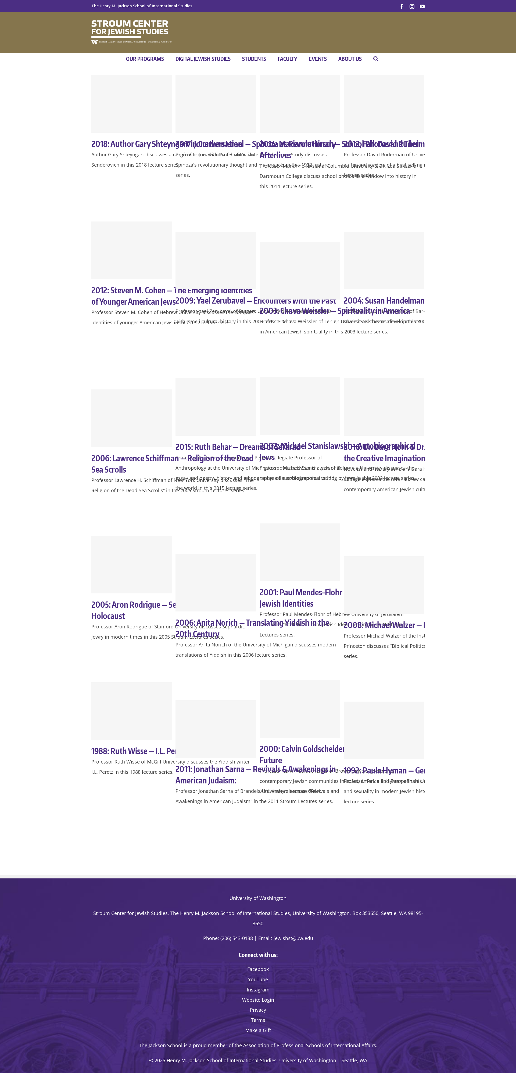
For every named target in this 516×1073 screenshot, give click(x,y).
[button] (375, 58)
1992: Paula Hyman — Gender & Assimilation (415, 770)
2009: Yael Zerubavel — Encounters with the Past (255, 300)
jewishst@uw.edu (293, 938)
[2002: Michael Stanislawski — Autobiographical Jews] (300, 406)
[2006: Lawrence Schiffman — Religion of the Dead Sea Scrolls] (131, 418)
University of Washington (258, 898)
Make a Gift (258, 1030)
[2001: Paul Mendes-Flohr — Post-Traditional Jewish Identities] (300, 552)
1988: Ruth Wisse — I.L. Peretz (139, 751)
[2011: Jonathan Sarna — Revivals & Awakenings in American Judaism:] (215, 729)
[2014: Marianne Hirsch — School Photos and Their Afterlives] (300, 104)
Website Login (258, 1000)
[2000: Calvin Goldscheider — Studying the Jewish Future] (300, 709)
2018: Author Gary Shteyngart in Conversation (166, 144)
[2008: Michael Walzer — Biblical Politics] (384, 585)
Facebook (258, 969)
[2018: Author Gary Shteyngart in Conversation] (131, 104)
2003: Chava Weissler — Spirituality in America (335, 310)
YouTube (258, 979)
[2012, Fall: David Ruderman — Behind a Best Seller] (384, 104)
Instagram (258, 989)
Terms (258, 1020)
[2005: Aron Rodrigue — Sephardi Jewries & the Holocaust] (131, 564)
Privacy (258, 1010)
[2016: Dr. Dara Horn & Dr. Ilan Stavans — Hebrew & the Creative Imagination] (384, 407)
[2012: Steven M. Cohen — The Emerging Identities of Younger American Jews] (131, 250)
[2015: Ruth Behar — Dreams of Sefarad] (215, 407)
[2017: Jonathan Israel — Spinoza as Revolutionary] (215, 104)
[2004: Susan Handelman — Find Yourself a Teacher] (384, 260)
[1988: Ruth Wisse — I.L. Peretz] (131, 711)
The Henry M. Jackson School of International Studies (141, 5)
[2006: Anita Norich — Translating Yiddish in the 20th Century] (215, 582)
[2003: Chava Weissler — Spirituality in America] (300, 271)
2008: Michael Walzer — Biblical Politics (408, 625)
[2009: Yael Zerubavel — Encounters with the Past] (215, 260)
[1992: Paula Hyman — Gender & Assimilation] (384, 730)
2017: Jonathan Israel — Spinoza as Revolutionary (255, 144)
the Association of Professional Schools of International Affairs (305, 1045)
